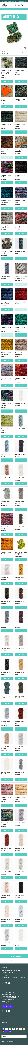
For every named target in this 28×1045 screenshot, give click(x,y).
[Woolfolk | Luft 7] (21, 640)
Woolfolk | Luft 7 (19, 648)
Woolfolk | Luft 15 (5, 477)
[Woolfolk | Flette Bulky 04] (21, 713)
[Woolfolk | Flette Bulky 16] (7, 688)
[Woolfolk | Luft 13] (21, 887)
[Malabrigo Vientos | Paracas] (7, 519)
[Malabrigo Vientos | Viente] (21, 319)
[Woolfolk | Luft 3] (21, 911)
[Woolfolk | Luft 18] (7, 593)
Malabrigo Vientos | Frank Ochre (6, 353)
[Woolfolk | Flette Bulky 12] (21, 493)
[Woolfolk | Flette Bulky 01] (21, 739)
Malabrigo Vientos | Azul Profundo (6, 302)
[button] (22, 5)
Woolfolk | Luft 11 (5, 919)
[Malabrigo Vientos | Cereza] (21, 294)
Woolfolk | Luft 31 (19, 772)
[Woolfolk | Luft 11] (7, 911)
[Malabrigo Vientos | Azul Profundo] (7, 294)
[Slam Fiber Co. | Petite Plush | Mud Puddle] (7, 243)
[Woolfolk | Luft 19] (21, 569)
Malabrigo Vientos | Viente (20, 328)
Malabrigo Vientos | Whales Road (6, 328)
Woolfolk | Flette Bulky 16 (5, 696)
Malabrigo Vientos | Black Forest (20, 176)
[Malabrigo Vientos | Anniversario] (7, 167)
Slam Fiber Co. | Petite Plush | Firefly (21, 553)
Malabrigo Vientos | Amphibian (20, 150)
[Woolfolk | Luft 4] (21, 664)
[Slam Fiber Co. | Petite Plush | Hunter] (7, 91)
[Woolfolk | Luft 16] (21, 593)
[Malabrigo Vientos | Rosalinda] (7, 789)
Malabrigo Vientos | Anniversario (6, 176)
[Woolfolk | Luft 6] (7, 664)
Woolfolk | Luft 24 (20, 823)
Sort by (3, 51)
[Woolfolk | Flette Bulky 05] (7, 713)
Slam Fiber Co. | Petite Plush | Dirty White (21, 277)
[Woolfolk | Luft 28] (21, 243)
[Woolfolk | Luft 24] (21, 815)
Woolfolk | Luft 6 (5, 672)
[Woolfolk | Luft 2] (7, 935)
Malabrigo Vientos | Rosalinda (6, 798)
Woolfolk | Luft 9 (19, 625)
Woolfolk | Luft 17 (19, 872)
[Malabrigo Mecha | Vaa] (21, 62)
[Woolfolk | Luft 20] (7, 864)
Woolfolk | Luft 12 (5, 625)
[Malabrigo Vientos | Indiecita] (7, 815)
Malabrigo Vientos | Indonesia (6, 404)
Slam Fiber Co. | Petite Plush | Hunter (7, 99)
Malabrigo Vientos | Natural (20, 125)
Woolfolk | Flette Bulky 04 (19, 722)
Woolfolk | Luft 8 (5, 648)
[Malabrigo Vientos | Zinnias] (21, 370)
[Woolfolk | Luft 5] (7, 268)
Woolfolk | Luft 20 (6, 872)
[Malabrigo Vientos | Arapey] (7, 370)
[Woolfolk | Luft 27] (21, 421)
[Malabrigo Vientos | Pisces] (21, 192)
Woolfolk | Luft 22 (6, 848)
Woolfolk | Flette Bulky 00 (5, 773)
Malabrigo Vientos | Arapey (6, 378)
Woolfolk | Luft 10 (19, 478)
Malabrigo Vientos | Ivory (20, 798)
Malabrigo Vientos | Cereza (20, 302)
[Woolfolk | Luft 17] (21, 864)
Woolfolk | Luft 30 (20, 527)
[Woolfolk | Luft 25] (21, 446)
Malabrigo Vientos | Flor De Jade (6, 201)
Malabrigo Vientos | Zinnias (20, 379)
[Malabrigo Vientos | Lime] (7, 420)
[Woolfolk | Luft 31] (21, 764)
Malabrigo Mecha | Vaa (20, 71)
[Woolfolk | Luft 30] (21, 519)
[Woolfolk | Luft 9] (21, 617)
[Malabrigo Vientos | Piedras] (7, 142)
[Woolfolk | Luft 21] (21, 840)
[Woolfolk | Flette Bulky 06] (21, 688)
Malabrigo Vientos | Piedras (6, 150)
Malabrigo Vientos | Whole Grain (20, 353)
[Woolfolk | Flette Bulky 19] (7, 493)
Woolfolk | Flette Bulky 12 (19, 502)
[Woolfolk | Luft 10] (21, 470)
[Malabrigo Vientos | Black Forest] (21, 167)
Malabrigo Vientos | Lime (6, 429)
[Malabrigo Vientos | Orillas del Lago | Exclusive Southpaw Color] (7, 62)
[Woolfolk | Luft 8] (7, 640)
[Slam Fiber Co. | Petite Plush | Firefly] (21, 544)
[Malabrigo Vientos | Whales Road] (7, 319)
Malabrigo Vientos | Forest (6, 125)
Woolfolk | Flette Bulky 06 (19, 697)
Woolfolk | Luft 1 (19, 943)
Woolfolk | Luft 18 (5, 601)
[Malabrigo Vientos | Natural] (21, 116)
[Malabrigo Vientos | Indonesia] (7, 395)
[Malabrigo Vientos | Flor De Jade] (7, 192)
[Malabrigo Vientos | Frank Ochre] (7, 344)
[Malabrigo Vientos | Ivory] (21, 789)
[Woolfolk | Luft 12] (7, 617)
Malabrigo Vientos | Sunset (6, 553)
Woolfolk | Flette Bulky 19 (5, 502)
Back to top (14, 960)
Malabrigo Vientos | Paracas (6, 527)
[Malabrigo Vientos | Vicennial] (21, 218)
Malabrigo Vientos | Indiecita (6, 823)
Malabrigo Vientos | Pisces (20, 201)
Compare (20, 48)
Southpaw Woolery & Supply (9, 1041)
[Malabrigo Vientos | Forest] (7, 116)
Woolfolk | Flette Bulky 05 (5, 722)
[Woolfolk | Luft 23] (7, 569)
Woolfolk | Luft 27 (20, 429)
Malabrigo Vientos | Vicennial (20, 226)
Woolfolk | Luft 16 (19, 601)
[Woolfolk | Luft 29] (21, 395)
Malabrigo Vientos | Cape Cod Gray (6, 226)
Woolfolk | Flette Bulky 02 (5, 747)
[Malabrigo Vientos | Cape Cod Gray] (7, 218)
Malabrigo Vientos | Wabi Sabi (20, 100)
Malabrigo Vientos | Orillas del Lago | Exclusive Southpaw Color (6, 73)
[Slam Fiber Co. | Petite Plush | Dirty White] (21, 268)
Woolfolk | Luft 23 (6, 577)
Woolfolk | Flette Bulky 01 (19, 747)
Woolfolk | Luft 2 (5, 943)
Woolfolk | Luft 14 (5, 895)
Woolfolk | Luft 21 (19, 848)
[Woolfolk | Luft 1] (21, 935)
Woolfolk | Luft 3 (19, 919)
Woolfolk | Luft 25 (20, 454)
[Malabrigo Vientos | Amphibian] (21, 142)
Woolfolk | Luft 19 (19, 577)
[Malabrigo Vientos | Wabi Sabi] (21, 91)
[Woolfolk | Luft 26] (7, 446)
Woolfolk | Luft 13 (19, 895)
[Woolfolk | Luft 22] (7, 840)
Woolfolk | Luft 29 (20, 403)
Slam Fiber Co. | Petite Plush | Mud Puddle (7, 252)
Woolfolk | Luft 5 (5, 276)
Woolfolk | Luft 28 (20, 251)
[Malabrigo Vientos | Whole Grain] (21, 345)
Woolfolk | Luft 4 (19, 672)
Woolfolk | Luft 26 (6, 454)
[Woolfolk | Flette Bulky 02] (7, 739)
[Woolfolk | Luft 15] (7, 470)
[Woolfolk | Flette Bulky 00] (7, 764)
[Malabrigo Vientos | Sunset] (7, 544)
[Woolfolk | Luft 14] (7, 887)
